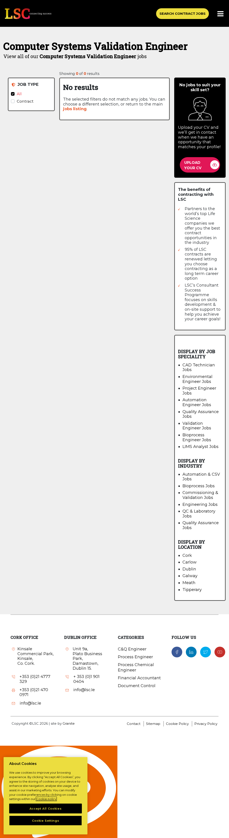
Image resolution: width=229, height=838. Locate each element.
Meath (188, 582)
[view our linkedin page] (191, 651)
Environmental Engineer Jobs (197, 379)
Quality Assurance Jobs (200, 414)
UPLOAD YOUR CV (192, 165)
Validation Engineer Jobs (196, 426)
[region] (45, 795)
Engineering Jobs (200, 504)
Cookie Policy (177, 724)
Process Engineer (135, 656)
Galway (189, 575)
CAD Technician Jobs (198, 367)
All (19, 94)
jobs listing (75, 108)
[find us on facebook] (177, 651)
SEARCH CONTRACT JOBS (182, 13)
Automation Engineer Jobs (196, 402)
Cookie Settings (45, 820)
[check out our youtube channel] (219, 651)
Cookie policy (46, 799)
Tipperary (192, 589)
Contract (25, 101)
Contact (133, 724)
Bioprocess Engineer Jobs (196, 437)
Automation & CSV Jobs (201, 477)
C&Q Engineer (132, 649)
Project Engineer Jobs (199, 391)
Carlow (189, 562)
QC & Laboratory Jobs (198, 514)
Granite (69, 723)
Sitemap (153, 724)
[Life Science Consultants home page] (27, 13)
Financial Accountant (139, 677)
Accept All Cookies (46, 808)
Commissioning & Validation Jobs (200, 495)
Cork (187, 555)
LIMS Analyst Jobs (200, 446)
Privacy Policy (205, 724)
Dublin (189, 569)
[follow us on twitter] (205, 651)
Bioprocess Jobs (198, 485)
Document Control (136, 685)
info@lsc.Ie (30, 703)
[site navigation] (221, 14)
